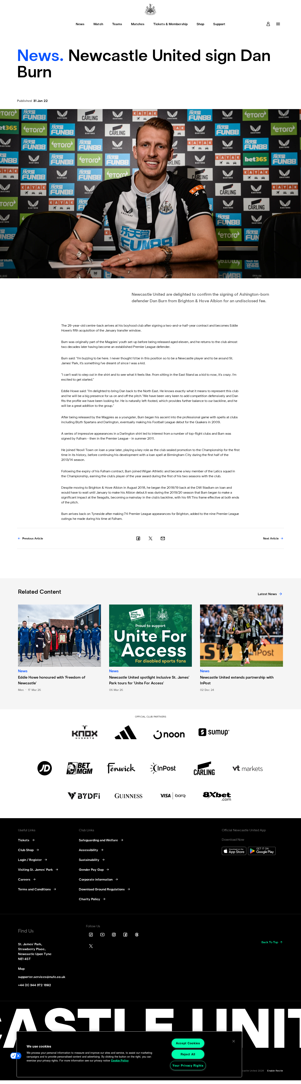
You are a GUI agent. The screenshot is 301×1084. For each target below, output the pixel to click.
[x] (150, 538)
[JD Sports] (44, 768)
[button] (15, 1055)
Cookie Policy (120, 1060)
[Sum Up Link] (214, 732)
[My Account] (268, 24)
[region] (129, 1054)
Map (21, 969)
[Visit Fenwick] (121, 768)
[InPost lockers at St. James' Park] (162, 768)
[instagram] (114, 935)
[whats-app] (162, 538)
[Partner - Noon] (168, 732)
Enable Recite (275, 1071)
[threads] (137, 935)
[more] (278, 24)
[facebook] (138, 538)
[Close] (233, 1041)
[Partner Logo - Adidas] (125, 732)
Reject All (188, 1054)
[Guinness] (128, 796)
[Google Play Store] (262, 851)
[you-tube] (102, 935)
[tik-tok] (91, 935)
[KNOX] (85, 732)
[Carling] (204, 768)
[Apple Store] (234, 851)
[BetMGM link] (79, 768)
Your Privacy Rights (188, 1065)
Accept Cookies (188, 1043)
